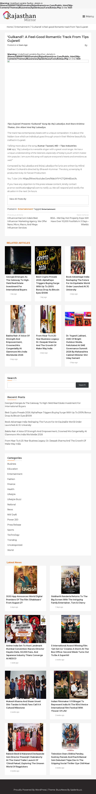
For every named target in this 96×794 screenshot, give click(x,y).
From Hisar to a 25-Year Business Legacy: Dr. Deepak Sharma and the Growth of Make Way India (47, 342)
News (10, 509)
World (10, 550)
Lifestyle (11, 494)
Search (12, 378)
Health (10, 489)
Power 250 (12, 519)
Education (12, 469)
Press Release (14, 525)
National (11, 504)
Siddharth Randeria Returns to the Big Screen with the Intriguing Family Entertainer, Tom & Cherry (69, 599)
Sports (10, 530)
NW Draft (12, 514)
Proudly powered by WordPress (30, 790)
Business (11, 464)
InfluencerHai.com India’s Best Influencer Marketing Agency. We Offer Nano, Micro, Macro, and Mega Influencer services (27, 221)
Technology (13, 535)
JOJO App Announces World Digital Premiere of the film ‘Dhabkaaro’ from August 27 (24, 599)
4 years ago (22, 45)
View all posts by (17, 199)
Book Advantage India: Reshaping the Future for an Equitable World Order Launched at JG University (78, 283)
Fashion (11, 479)
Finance (11, 484)
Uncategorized (14, 545)
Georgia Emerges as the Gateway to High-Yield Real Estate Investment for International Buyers (17, 283)
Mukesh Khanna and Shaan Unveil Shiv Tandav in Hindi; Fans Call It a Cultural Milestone (23, 704)
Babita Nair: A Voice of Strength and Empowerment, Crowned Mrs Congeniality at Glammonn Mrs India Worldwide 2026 (18, 345)
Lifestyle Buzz (14, 499)
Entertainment (25, 209)
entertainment (48, 209)
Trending (12, 540)
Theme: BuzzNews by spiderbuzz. (65, 790)
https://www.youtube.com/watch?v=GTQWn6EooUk (50, 178)
